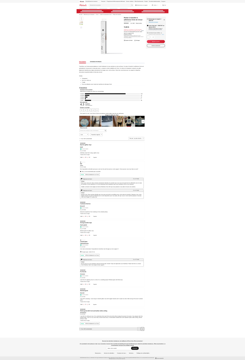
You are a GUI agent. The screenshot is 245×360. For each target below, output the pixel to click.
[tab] (82, 61)
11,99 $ (126, 27)
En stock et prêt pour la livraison (155, 29)
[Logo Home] (83, 5)
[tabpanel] (112, 74)
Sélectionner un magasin (153, 22)
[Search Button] (132, 5)
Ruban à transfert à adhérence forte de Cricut (133, 19)
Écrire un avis (139, 23)
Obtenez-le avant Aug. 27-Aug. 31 (155, 28)
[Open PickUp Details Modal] (164, 19)
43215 (163, 34)
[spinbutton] (150, 37)
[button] (134, 32)
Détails (142, 30)
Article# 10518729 (127, 21)
